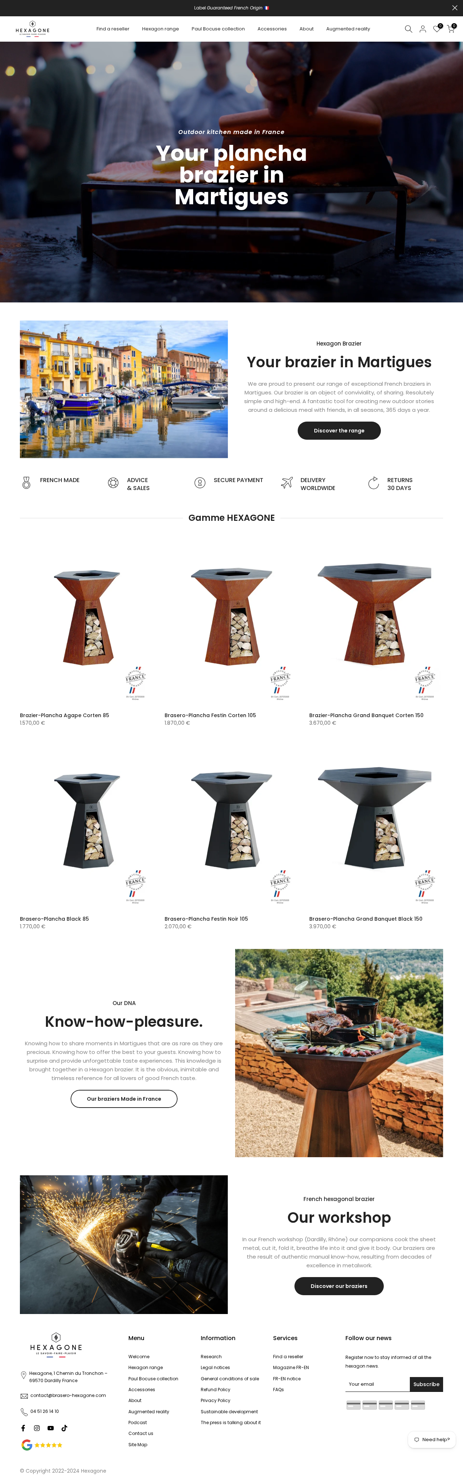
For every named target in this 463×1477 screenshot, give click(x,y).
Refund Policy (215, 1389)
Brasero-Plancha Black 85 (54, 918)
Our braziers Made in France (124, 1098)
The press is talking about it (231, 1422)
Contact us (140, 1433)
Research (211, 1356)
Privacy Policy (215, 1400)
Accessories (272, 28)
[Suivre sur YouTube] (50, 1428)
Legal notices (215, 1367)
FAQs (278, 1389)
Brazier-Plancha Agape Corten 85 (64, 715)
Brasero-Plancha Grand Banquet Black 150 (365, 918)
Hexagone (93, 1470)
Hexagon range (160, 28)
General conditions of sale (230, 1379)
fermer (8, 8)
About (307, 28)
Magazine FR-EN (291, 1367)
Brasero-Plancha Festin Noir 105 (206, 918)
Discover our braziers (339, 1286)
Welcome (138, 1356)
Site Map (137, 1445)
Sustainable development (229, 1412)
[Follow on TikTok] (64, 1428)
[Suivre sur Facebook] (23, 1428)
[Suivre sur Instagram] (37, 1428)
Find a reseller (113, 28)
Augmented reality (348, 28)
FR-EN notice (287, 1379)
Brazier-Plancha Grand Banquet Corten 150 (366, 715)
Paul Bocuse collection (218, 28)
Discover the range (339, 430)
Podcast (137, 1422)
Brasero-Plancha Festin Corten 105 (210, 715)
